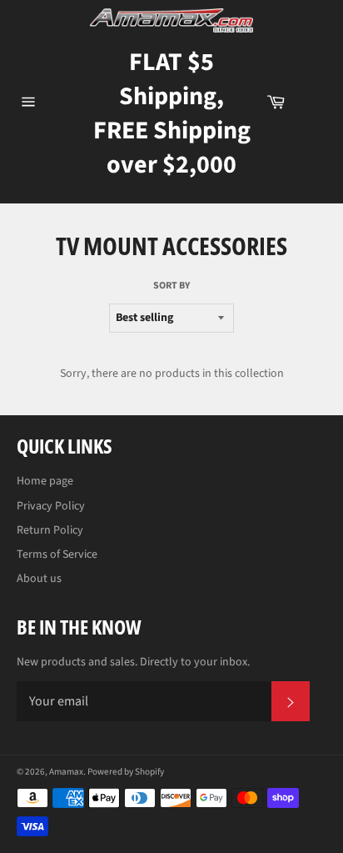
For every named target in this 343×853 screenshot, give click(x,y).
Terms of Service (57, 554)
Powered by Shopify (125, 771)
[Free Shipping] (314, 101)
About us (39, 578)
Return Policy (50, 530)
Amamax (66, 771)
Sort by (171, 286)
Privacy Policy (51, 506)
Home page (45, 481)
